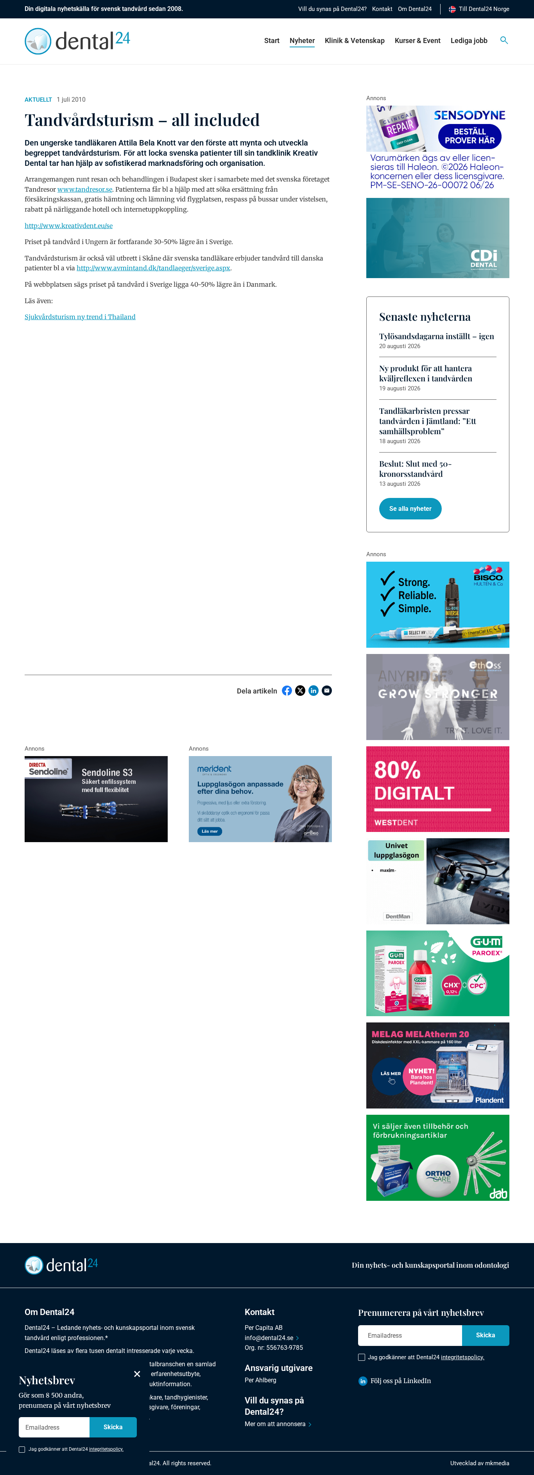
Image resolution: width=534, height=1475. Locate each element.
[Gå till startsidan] (61, 1264)
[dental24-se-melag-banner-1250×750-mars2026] (437, 1065)
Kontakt (382, 9)
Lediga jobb (469, 40)
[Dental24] (437, 789)
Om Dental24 (415, 9)
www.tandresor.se (84, 189)
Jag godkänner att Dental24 (426, 1357)
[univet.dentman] (437, 881)
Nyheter (302, 40)
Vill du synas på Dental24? (332, 9)
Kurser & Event (418, 40)
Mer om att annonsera (275, 1424)
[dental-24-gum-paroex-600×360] (437, 974)
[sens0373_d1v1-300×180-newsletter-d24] (437, 149)
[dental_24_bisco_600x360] (437, 605)
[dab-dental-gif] (437, 1158)
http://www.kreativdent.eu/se (69, 226)
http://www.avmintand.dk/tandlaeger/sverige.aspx (153, 268)
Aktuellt (38, 99)
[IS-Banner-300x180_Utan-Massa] (437, 697)
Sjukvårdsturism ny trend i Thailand (80, 317)
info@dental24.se (269, 1338)
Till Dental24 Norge (484, 9)
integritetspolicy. (462, 1357)
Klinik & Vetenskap (355, 40)
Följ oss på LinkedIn (401, 1381)
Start (272, 40)
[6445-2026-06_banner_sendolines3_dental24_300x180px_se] (96, 799)
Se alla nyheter (410, 508)
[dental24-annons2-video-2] (437, 238)
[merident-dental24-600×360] (260, 799)
